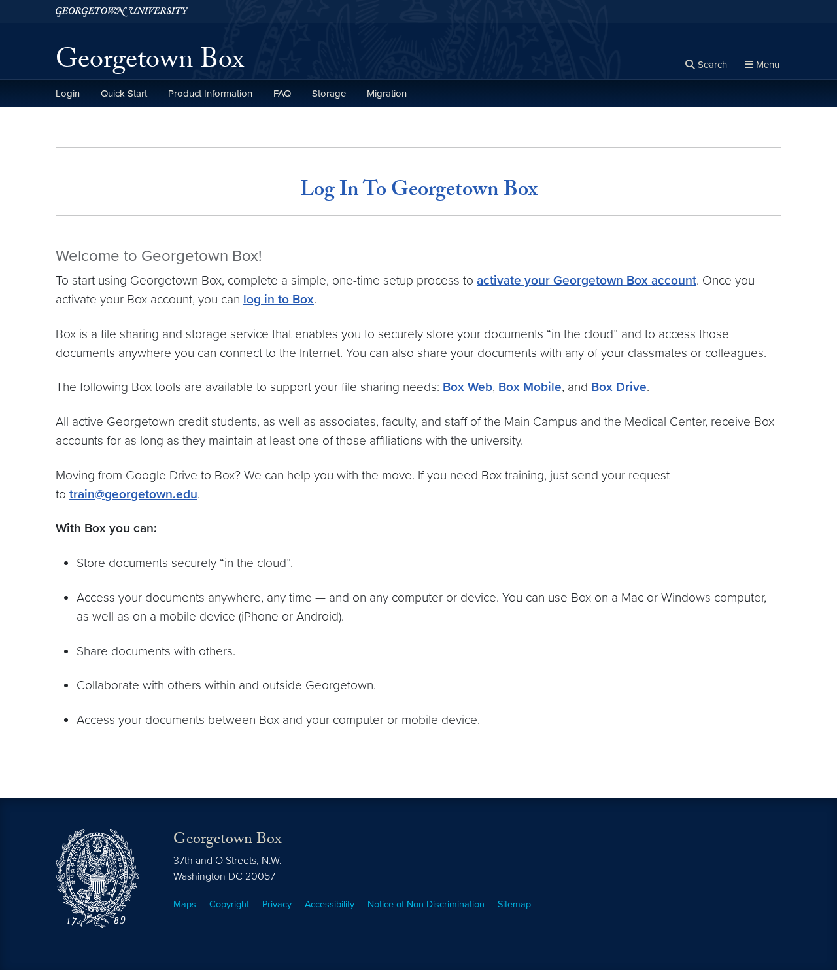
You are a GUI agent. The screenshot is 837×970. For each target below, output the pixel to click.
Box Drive (619, 386)
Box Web (467, 386)
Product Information (210, 93)
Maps (184, 904)
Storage (329, 93)
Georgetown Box (150, 62)
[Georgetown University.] (122, 11)
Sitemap (514, 904)
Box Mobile (530, 386)
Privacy (277, 904)
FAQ (282, 93)
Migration (387, 93)
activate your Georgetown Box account (586, 280)
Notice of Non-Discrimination (426, 904)
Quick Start (124, 93)
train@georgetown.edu (133, 494)
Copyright (229, 904)
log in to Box (278, 299)
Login (68, 93)
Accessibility (329, 904)
